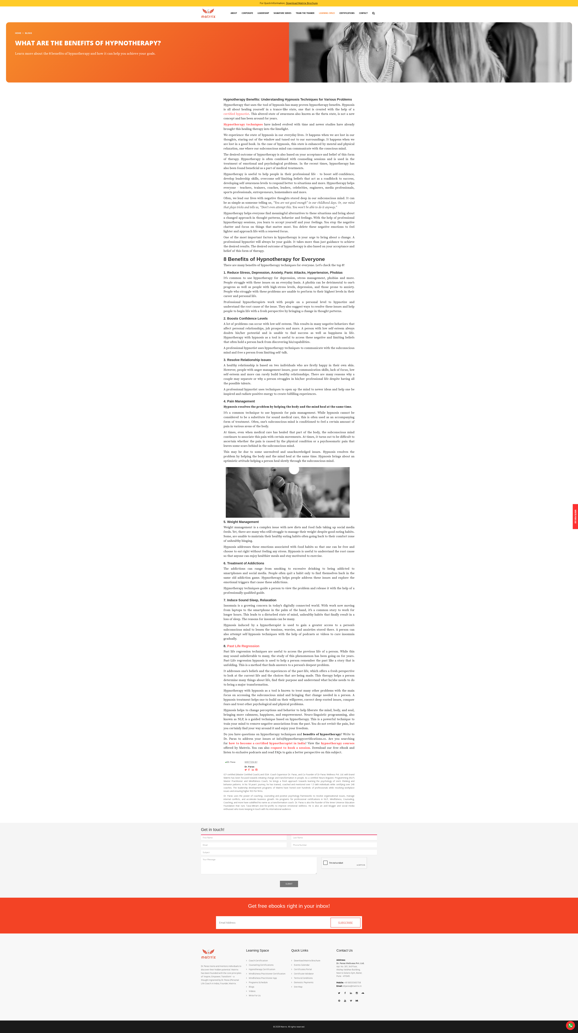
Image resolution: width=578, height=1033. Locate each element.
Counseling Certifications (260, 965)
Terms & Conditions (303, 978)
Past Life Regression (243, 646)
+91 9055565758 (352, 982)
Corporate (247, 13)
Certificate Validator (304, 973)
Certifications (346, 13)
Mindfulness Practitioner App (262, 978)
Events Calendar (302, 965)
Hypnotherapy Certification (261, 969)
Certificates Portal (303, 969)
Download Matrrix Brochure (302, 3)
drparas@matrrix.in (352, 986)
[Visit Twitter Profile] (246, 769)
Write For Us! (575, 516)
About (234, 13)
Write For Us (254, 995)
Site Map (298, 986)
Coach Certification (258, 960)
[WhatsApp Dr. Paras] (570, 1025)
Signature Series (282, 13)
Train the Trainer (305, 13)
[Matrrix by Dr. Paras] (208, 13)
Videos (251, 991)
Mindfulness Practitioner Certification (266, 973)
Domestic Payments (303, 982)
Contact (363, 13)
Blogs (28, 33)
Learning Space (327, 13)
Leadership (263, 13)
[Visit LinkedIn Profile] (253, 769)
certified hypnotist (236, 114)
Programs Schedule (258, 982)
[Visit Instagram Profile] (256, 769)
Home (18, 33)
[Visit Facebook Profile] (249, 769)
